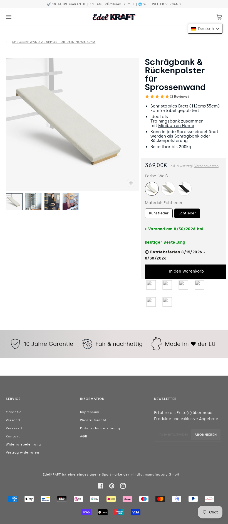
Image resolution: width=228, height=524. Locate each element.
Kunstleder (158, 213)
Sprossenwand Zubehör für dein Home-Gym (53, 42)
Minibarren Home (176, 125)
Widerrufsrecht (93, 420)
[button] (183, 96)
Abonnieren (206, 435)
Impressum (89, 412)
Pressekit (14, 428)
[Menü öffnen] (14, 17)
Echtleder (187, 213)
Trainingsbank (165, 121)
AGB (83, 436)
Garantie (14, 412)
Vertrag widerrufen (22, 452)
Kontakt (13, 436)
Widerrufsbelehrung (23, 444)
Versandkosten (206, 166)
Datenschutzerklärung (100, 428)
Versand (13, 420)
